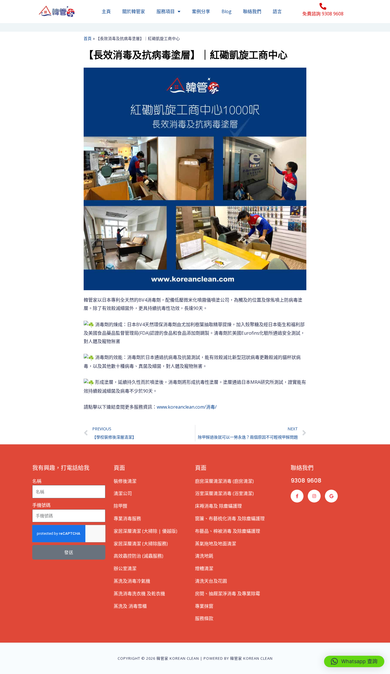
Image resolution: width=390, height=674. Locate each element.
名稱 (36, 481)
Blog (227, 11)
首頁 (88, 38)
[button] (354, 661)
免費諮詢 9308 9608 (322, 14)
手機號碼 (41, 505)
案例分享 (201, 11)
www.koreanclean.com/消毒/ (187, 407)
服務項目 (165, 11)
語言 (277, 11)
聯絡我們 (252, 11)
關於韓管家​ (133, 11)
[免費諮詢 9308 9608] (322, 6)
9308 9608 (306, 481)
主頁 (106, 11)
